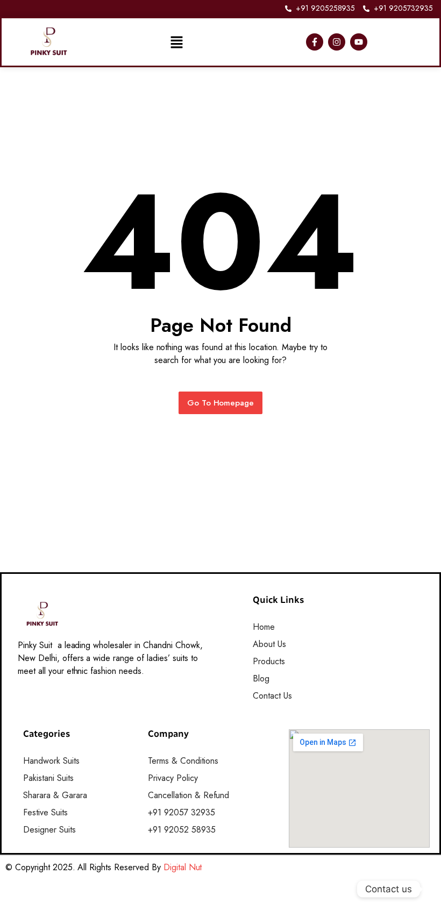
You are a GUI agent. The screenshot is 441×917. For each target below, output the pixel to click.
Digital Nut (182, 867)
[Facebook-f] (314, 42)
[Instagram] (336, 42)
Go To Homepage (220, 403)
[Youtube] (358, 42)
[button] (177, 42)
